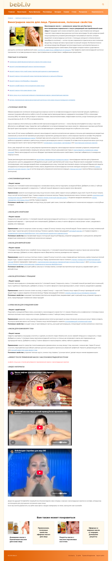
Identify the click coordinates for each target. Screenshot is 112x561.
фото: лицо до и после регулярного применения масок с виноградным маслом (38, 95)
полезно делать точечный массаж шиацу (52, 197)
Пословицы (47, 12)
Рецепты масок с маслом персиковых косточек (68, 539)
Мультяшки (21, 12)
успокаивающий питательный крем (78, 321)
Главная (11, 12)
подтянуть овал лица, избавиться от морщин (54, 50)
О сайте (78, 555)
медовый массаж (75, 231)
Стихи (74, 12)
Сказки (66, 12)
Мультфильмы (34, 12)
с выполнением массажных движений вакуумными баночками (60, 262)
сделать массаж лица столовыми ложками (80, 293)
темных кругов (75, 169)
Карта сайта (100, 555)
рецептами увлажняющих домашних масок (52, 159)
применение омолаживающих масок (21, 138)
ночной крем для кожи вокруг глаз (24, 350)
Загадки (58, 12)
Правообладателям (88, 555)
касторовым (66, 143)
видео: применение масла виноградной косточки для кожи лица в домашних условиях (42, 100)
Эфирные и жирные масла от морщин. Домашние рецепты (93, 532)
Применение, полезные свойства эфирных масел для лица (43, 532)
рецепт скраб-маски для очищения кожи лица (26, 85)
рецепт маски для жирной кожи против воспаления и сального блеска (35, 76)
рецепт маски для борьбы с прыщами (23, 81)
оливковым (48, 143)
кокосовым (57, 143)
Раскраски (83, 12)
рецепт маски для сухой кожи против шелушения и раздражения (34, 71)
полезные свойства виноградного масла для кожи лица (30, 62)
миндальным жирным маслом (86, 143)
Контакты (71, 555)
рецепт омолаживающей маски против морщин (27, 66)
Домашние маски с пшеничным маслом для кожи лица (18, 539)
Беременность (97, 12)
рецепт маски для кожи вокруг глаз (22, 90)
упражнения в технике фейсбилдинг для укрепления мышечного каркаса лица (38, 233)
